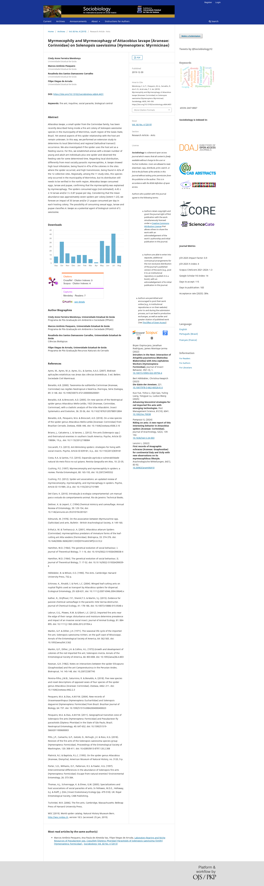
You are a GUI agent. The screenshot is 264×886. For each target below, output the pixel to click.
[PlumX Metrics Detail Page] (52, 282)
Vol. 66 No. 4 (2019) (77, 31)
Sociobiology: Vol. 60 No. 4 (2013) (101, 843)
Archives (60, 21)
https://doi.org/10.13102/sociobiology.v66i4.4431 (78, 94)
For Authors (184, 363)
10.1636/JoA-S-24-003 (143, 437)
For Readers (184, 358)
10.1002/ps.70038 (142, 414)
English (183, 329)
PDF (138, 57)
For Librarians (185, 367)
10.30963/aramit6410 (143, 467)
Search (214, 21)
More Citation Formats (144, 110)
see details (79, 301)
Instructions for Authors (117, 21)
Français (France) (188, 340)
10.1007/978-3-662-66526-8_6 (148, 387)
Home (51, 31)
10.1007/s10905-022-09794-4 (147, 373)
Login (218, 2)
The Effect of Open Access (154, 322)
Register (208, 2)
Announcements (78, 21)
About (95, 21)
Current (47, 21)
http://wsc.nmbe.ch (58, 817)
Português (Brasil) (188, 333)
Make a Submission (191, 36)
